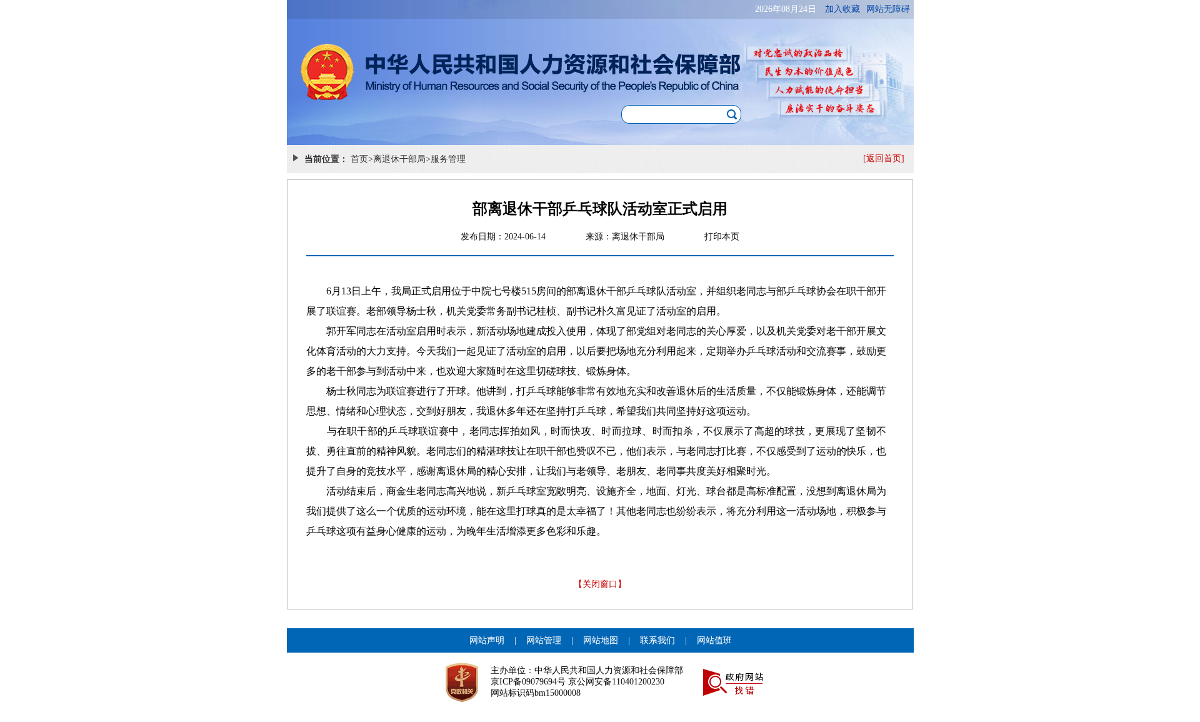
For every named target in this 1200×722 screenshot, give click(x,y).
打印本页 (721, 236)
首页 (359, 159)
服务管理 (448, 159)
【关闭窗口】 (600, 584)
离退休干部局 (399, 159)
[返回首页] (883, 158)
